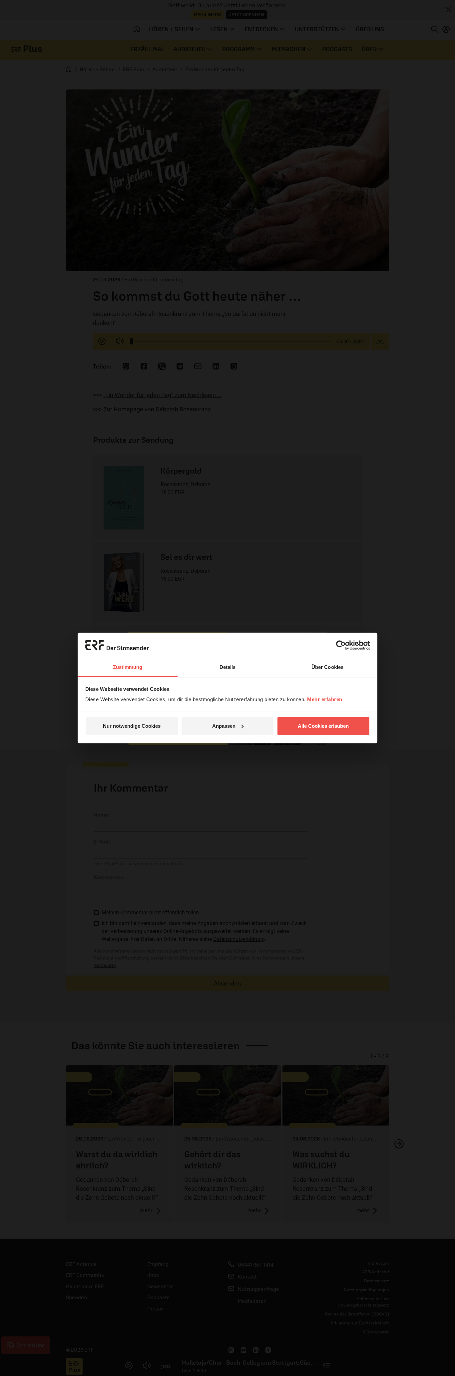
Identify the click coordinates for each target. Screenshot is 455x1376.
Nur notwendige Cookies (132, 726)
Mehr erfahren (324, 699)
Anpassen (223, 726)
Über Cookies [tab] (327, 667)
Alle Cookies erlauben (323, 726)
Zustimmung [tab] (128, 667)
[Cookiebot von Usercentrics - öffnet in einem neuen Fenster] (341, 645)
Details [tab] (228, 667)
